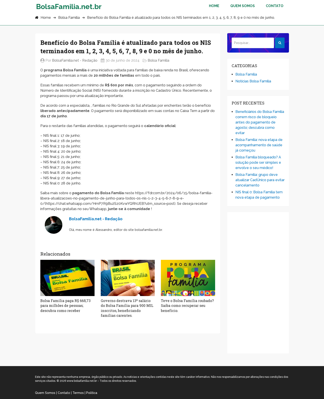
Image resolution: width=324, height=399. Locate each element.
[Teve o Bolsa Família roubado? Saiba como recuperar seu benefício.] (188, 278)
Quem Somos (242, 6)
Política (91, 393)
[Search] (280, 43)
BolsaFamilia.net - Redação (74, 60)
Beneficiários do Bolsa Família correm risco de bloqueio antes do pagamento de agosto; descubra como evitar (259, 122)
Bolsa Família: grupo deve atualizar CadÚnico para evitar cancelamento (260, 180)
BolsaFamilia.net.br (69, 6)
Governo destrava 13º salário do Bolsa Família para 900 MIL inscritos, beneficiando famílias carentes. (127, 308)
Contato (274, 6)
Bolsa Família (69, 17)
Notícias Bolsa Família (253, 81)
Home (214, 6)
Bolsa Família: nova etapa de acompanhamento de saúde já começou (259, 145)
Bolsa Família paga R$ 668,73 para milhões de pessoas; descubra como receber (65, 305)
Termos (78, 393)
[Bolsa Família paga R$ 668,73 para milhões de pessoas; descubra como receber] (67, 278)
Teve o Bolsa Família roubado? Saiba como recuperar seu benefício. (187, 305)
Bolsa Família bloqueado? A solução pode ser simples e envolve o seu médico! (258, 162)
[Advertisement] (258, 283)
